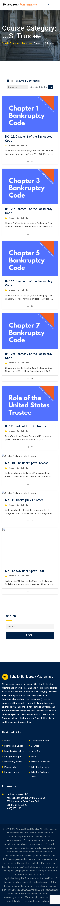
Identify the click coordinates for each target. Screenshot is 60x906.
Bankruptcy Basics (13, 761)
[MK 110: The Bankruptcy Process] (19, 456)
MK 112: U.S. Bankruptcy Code (25, 571)
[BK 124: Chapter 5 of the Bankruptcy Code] (30, 259)
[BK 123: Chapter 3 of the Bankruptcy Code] (30, 186)
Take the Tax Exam (40, 767)
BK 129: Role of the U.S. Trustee (26, 426)
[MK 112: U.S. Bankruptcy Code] (32, 547)
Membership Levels (13, 746)
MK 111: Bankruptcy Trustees (24, 500)
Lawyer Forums (11, 772)
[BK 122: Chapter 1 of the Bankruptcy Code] (30, 114)
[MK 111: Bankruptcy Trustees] (19, 493)
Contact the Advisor (40, 740)
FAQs (33, 756)
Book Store (36, 751)
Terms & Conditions (40, 761)
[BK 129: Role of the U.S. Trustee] (30, 403)
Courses (35, 746)
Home (7, 740)
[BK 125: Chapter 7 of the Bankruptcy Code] (30, 331)
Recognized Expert (13, 756)
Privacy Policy (10, 767)
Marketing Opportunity (14, 751)
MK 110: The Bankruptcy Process (26, 463)
